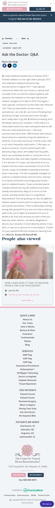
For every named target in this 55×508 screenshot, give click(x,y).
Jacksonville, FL (27, 436)
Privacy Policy (9, 495)
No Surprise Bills (27, 415)
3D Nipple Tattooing (27, 373)
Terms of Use (43, 495)
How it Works (27, 326)
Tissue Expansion (27, 383)
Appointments (35, 475)
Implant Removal (27, 380)
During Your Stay (27, 408)
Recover (36, 295)
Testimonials (27, 337)
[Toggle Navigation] (51, 3)
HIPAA (33, 495)
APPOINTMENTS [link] (15, 9)
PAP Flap (12, 295)
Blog (27, 344)
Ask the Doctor (27, 412)
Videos (27, 341)
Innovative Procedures (27, 365)
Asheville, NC (27, 429)
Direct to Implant (27, 376)
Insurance (27, 333)
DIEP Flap (27, 354)
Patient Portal (27, 394)
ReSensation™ (27, 369)
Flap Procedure (24, 295)
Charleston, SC (27, 425)
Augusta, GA (27, 433)
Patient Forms (27, 397)
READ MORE (26, 300)
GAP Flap (27, 358)
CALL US (41, 9)
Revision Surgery (27, 401)
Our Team (27, 323)
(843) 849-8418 (18, 475)
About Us (27, 319)
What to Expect (27, 404)
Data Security (23, 495)
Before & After (27, 330)
